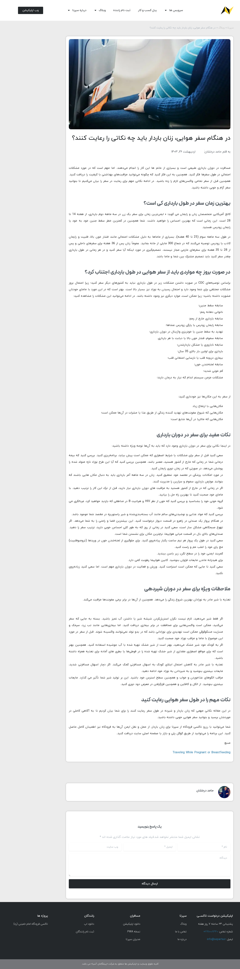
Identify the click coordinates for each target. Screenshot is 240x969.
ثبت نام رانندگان (85, 931)
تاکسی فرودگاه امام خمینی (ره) (31, 924)
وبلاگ (102, 10)
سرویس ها (176, 10)
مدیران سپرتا (133, 939)
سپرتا (230, 28)
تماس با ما (181, 931)
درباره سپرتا (79, 10)
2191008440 (211, 931)
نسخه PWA (133, 931)
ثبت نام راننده (121, 10)
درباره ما (182, 939)
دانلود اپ (88, 924)
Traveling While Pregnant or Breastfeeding (201, 752)
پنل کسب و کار (147, 10)
